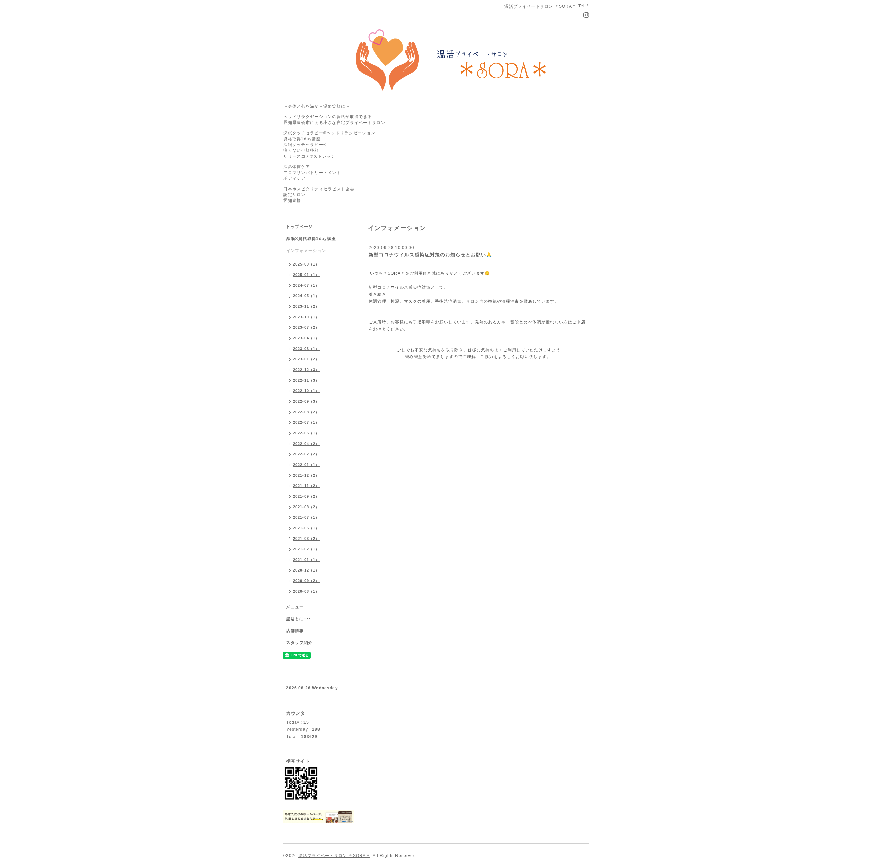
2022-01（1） (306, 465)
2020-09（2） (306, 581)
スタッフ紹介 (299, 642)
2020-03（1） (306, 591)
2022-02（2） (306, 454)
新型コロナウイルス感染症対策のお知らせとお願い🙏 (430, 254)
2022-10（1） (306, 391)
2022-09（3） (306, 401)
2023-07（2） (306, 327)
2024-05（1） (306, 296)
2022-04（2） (306, 443)
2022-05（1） (306, 433)
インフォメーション (306, 250)
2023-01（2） (306, 359)
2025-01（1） (306, 275)
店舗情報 (295, 630)
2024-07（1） (306, 285)
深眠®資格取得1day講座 (311, 238)
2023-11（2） (306, 306)
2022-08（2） (306, 412)
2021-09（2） (306, 496)
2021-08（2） (306, 507)
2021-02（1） (306, 549)
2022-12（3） (306, 370)
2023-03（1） (306, 349)
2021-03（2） (306, 538)
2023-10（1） (306, 317)
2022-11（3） (306, 380)
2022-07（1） (306, 422)
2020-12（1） (306, 570)
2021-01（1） (306, 560)
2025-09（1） (306, 264)
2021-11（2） (306, 486)
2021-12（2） (306, 475)
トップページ (299, 226)
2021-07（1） (306, 517)
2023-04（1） (306, 338)
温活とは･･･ (298, 618)
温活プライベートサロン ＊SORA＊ (334, 855)
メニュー (295, 607)
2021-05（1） (306, 528)
